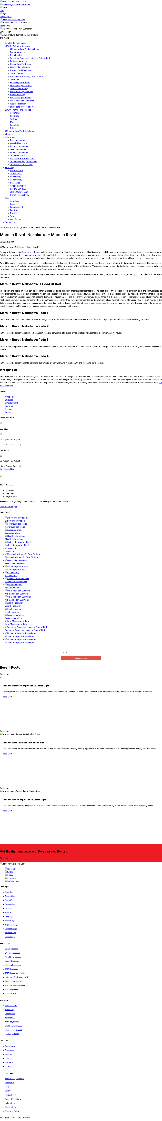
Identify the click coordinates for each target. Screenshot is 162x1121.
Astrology (9, 167)
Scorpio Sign (10, 920)
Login (2, 16)
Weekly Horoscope (18, 143)
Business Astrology (18, 61)
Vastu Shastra (16, 170)
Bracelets (14, 125)
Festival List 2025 (12, 1034)
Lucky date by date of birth (22, 107)
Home (2, 227)
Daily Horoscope (17, 140)
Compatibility (16, 180)
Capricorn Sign (11, 929)
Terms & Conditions (13, 1099)
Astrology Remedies (18, 110)
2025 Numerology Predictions (17, 973)
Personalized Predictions (21, 70)
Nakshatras (15, 183)
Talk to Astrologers (15, 43)
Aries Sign (9, 892)
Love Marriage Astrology (21, 85)
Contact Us (10, 222)
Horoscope (10, 137)
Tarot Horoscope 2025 (14, 981)
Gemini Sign (10, 900)
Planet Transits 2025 (13, 1030)
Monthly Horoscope (19, 146)
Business (14, 204)
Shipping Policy (11, 1107)
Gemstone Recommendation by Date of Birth (30, 58)
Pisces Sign (10, 937)
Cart (2, 10)
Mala (12, 122)
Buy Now (4, 858)
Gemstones (15, 113)
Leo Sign (8, 908)
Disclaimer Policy (12, 1111)
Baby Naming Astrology (20, 98)
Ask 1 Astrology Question (21, 91)
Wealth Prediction (18, 104)
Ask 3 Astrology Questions (22, 101)
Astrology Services (17, 46)
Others (13, 128)
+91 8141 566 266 (19, 1)
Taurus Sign (10, 896)
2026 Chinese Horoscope (21, 164)
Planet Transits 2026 (19, 195)
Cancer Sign (10, 904)
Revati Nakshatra (29, 252)
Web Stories (15, 219)
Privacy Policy (10, 1095)
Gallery (8, 1091)
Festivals (14, 210)
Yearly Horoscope (18, 149)
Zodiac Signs (16, 174)
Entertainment (16, 207)
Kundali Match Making (20, 67)
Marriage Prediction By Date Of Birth (26, 76)
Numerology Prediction (20, 64)
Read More (7, 697)
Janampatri (15, 79)
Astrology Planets (18, 186)
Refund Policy (10, 1103)
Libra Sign (9, 916)
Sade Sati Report (17, 73)
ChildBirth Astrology (19, 88)
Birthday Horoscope (19, 152)
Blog (7, 198)
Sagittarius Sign (11, 925)
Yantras (13, 119)
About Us (9, 134)
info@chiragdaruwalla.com (18, 4)
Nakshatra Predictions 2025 (16, 977)
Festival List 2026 (18, 189)
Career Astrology (17, 52)
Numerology (15, 177)
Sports (13, 216)
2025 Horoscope (11, 969)
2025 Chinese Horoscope (15, 985)
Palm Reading (16, 55)
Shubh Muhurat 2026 (19, 192)
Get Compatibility (8, 469)
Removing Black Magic (20, 82)
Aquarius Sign (10, 933)
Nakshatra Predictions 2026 (22, 158)
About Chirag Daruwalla (14, 1079)
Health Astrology (17, 94)
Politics (13, 213)
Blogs (7, 1087)
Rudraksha (14, 116)
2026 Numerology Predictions (23, 161)
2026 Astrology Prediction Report (25, 49)
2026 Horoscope (17, 155)
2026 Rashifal (10, 993)
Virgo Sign (9, 912)
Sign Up (8, 16)
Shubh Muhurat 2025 (13, 1026)
